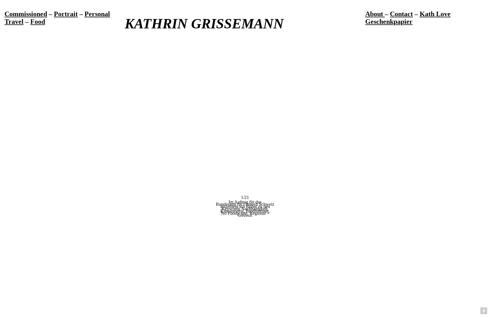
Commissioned (26, 14)
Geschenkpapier (389, 21)
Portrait (66, 14)
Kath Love (435, 14)
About (375, 14)
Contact (401, 14)
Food (37, 21)
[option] (245, 135)
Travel (14, 21)
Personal (97, 14)
